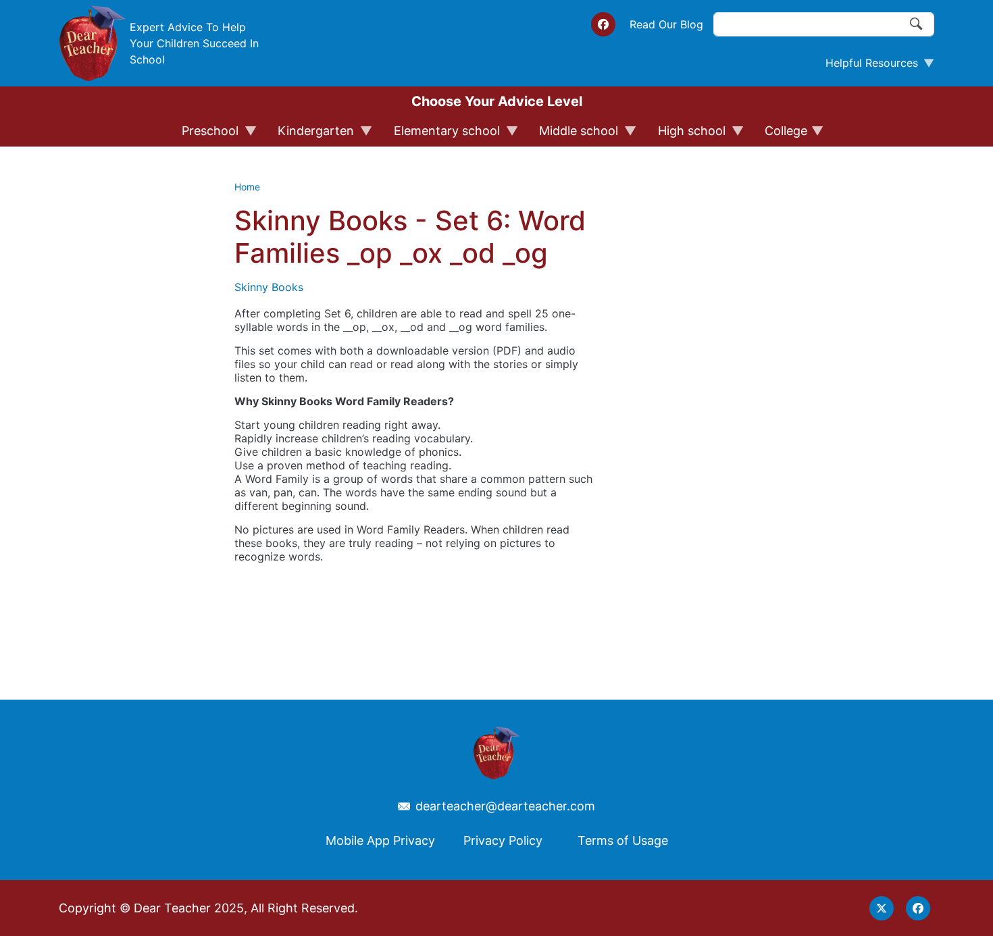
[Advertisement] (699, 418)
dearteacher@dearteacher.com (505, 806)
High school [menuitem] (685, 135)
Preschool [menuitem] (204, 135)
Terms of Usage (623, 840)
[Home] (92, 43)
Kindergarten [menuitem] (309, 135)
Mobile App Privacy (380, 840)
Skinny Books (268, 287)
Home (247, 186)
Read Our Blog (666, 24)
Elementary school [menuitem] (441, 135)
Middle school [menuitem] (572, 135)
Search (916, 24)
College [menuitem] (780, 135)
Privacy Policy (502, 840)
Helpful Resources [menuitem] (866, 66)
